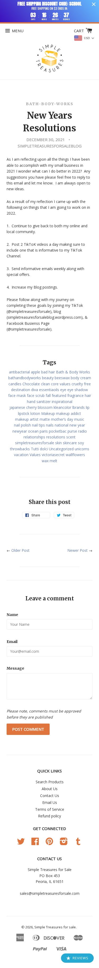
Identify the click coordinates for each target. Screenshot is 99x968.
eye (63, 389)
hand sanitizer (39, 401)
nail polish (22, 425)
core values (60, 383)
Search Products (50, 781)
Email (12, 641)
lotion (35, 413)
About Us (50, 788)
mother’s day (62, 419)
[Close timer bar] (94, 4)
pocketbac (58, 431)
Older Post (20, 550)
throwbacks (20, 448)
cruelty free (81, 383)
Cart (79, 30)
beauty (48, 377)
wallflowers (75, 454)
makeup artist (27, 419)
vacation (21, 454)
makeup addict (68, 413)
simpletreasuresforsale (34, 442)
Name (12, 614)
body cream (81, 377)
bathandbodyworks (24, 377)
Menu (17, 30)
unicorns (82, 448)
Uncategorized (61, 448)
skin (58, 442)
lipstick (23, 413)
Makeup (48, 413)
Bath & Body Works (73, 371)
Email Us (49, 802)
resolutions (55, 436)
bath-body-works (49, 103)
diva (34, 389)
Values (35, 454)
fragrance (75, 395)
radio (82, 431)
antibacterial (19, 371)
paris (44, 431)
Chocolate (31, 383)
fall (48, 395)
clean (45, 383)
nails (50, 425)
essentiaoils (49, 389)
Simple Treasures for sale (55, 927)
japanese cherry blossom (31, 407)
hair (88, 395)
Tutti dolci (39, 448)
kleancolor (62, 407)
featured (59, 395)
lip (87, 407)
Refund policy (49, 815)
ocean (33, 431)
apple (35, 371)
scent (71, 436)
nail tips (38, 425)
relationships (34, 436)
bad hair (48, 371)
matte (45, 419)
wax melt (49, 460)
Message (15, 668)
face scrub (36, 395)
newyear (19, 431)
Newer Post (77, 550)
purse (72, 431)
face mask (17, 395)
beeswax (62, 377)
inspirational (62, 401)
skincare (70, 442)
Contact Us (49, 795)
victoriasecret (53, 454)
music (79, 419)
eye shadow (77, 389)
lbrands (78, 407)
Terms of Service (49, 809)
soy (81, 442)
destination (20, 389)
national (61, 425)
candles (14, 383)
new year (77, 425)
